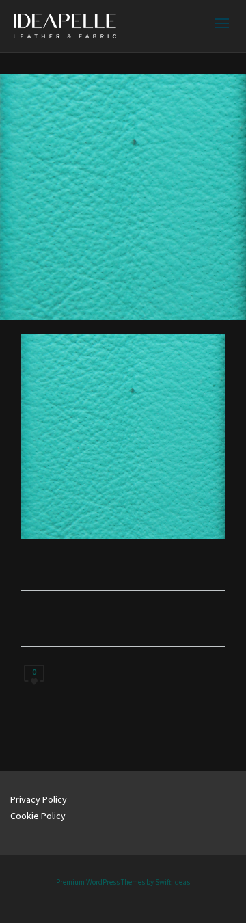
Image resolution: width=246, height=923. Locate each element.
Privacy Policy (38, 799)
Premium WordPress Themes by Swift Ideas (123, 882)
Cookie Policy (38, 816)
